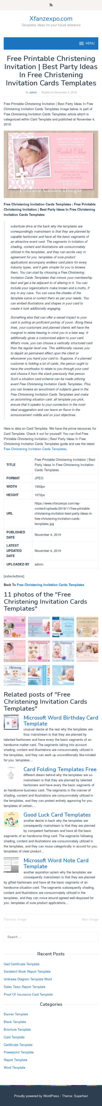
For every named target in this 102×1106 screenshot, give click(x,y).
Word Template (14, 1067)
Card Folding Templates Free (60, 769)
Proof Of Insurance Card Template (28, 994)
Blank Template (15, 1021)
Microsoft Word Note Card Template (56, 863)
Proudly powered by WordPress (36, 1095)
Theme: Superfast (75, 1095)
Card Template (14, 1037)
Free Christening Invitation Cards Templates (35, 448)
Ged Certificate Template (21, 964)
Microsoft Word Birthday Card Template (61, 720)
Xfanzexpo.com (51, 18)
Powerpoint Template (19, 1052)
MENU (90, 43)
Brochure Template (17, 1029)
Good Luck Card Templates (57, 815)
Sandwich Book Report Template (27, 971)
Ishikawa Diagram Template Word (28, 979)
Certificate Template (18, 1044)
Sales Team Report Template (24, 986)
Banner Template (16, 1014)
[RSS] (51, 5)
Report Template (15, 1059)
